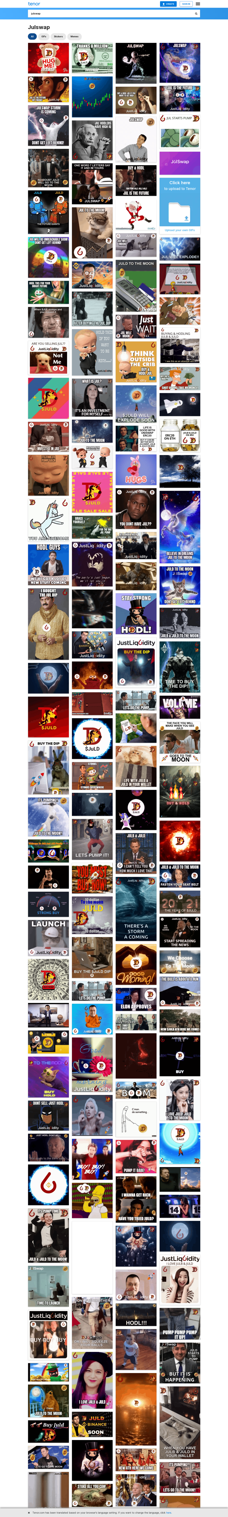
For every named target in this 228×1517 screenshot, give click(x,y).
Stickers (58, 36)
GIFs (43, 36)
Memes (74, 36)
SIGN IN (186, 4)
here (168, 1512)
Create (170, 4)
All (32, 36)
